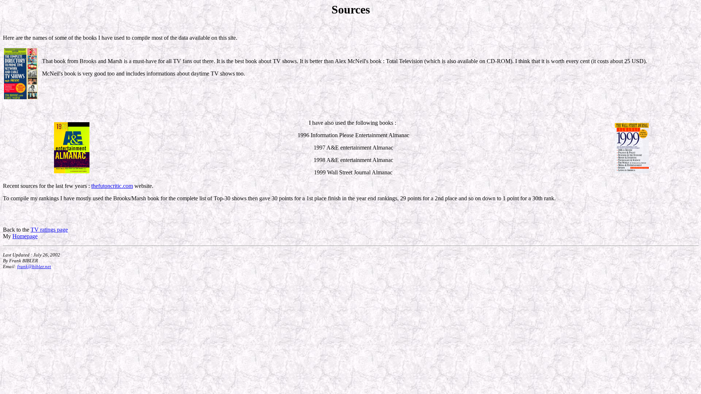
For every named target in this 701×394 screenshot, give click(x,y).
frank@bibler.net (34, 266)
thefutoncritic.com (112, 186)
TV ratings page (49, 230)
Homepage (25, 236)
